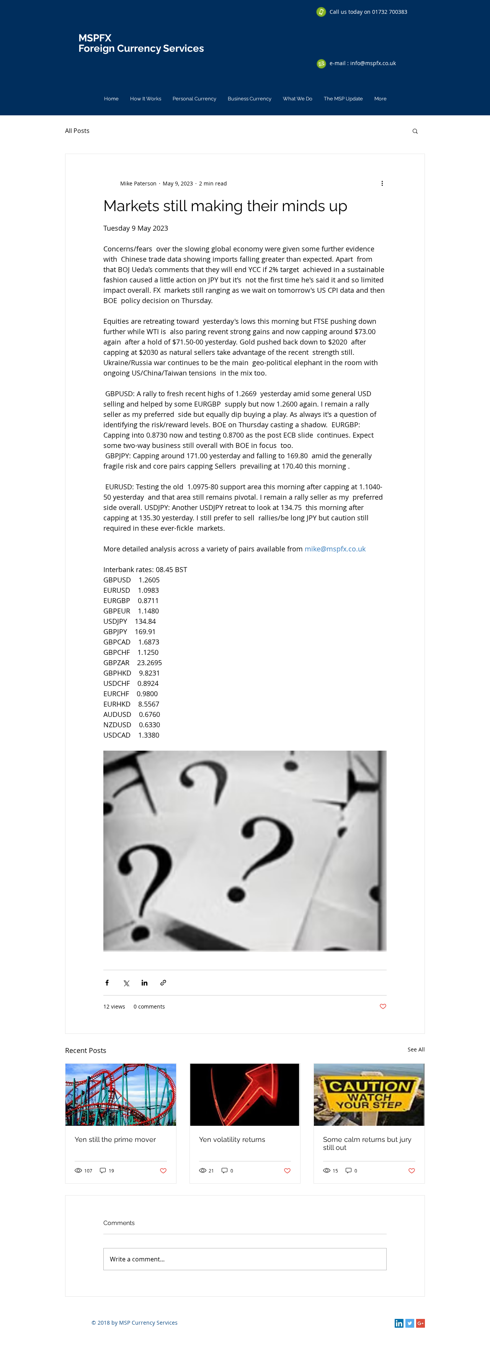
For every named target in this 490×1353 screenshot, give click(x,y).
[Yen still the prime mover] (120, 1095)
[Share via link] (163, 982)
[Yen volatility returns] (245, 1095)
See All (416, 1049)
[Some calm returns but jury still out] (369, 1095)
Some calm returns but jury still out (367, 1143)
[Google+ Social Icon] (420, 1323)
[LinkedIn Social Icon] (399, 1323)
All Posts (77, 130)
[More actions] (382, 183)
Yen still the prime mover (115, 1139)
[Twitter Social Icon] (409, 1323)
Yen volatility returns (232, 1139)
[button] (415, 131)
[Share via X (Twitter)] (125, 982)
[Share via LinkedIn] (144, 982)
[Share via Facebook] (107, 982)
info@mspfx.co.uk (373, 63)
